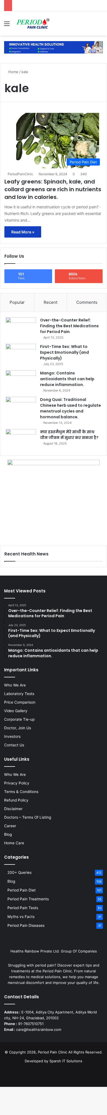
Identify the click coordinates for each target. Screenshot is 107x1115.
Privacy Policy (16, 783)
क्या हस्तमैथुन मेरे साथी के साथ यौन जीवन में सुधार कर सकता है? (69, 434)
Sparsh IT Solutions (65, 1061)
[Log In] (90, 25)
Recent (50, 302)
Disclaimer (13, 809)
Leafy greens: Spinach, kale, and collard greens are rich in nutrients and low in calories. (52, 189)
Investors (12, 736)
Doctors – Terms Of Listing (27, 817)
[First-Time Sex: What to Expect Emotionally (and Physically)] (21, 354)
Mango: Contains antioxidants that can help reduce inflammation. (67, 378)
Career (10, 826)
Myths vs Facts (21, 916)
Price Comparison (19, 702)
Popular (17, 302)
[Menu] (7, 25)
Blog (8, 834)
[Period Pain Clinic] (33, 23)
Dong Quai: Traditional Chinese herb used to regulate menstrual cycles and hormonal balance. (70, 408)
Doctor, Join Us (17, 728)
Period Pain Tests (22, 908)
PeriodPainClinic (20, 174)
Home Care (14, 843)
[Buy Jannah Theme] (53, 47)
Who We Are (15, 685)
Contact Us (14, 745)
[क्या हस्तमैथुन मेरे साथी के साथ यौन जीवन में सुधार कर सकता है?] (21, 439)
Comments (86, 302)
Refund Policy (16, 800)
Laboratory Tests (19, 693)
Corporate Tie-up (19, 719)
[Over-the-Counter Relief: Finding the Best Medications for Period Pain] (21, 327)
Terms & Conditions (21, 791)
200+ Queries (19, 872)
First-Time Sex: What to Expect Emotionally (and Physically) (64, 352)
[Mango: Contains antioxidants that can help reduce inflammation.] (21, 380)
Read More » (22, 232)
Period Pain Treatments (28, 899)
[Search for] (100, 25)
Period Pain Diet (21, 890)
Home (12, 72)
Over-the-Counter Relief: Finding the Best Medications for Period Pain (69, 325)
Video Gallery (15, 711)
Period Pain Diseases (25, 925)
